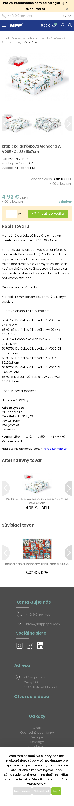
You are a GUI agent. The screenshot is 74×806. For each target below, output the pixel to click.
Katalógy (37, 742)
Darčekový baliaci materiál (29, 38)
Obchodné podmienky (37, 732)
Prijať (56, 791)
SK (64, 16)
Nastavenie (22, 791)
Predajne (37, 737)
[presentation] (6, 123)
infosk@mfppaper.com (43, 624)
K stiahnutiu (37, 746)
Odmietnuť (41, 791)
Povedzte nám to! (55, 449)
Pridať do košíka (51, 213)
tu (43, 9)
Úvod (5, 38)
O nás (37, 728)
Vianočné (30, 42)
